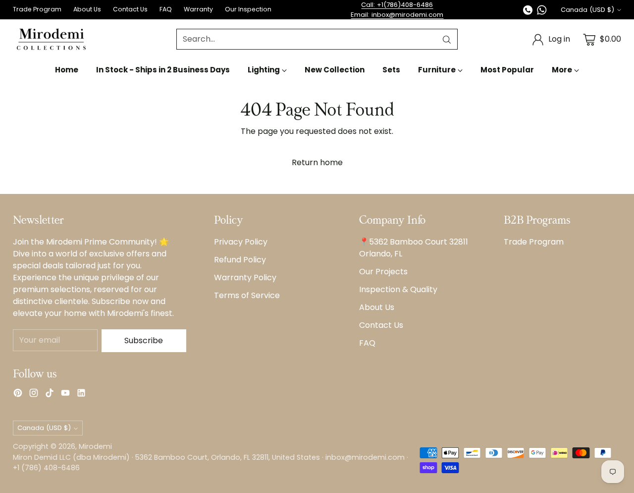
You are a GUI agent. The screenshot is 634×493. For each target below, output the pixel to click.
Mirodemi (95, 446)
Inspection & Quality (398, 289)
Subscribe (143, 340)
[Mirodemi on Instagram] (34, 394)
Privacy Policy (240, 241)
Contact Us (381, 325)
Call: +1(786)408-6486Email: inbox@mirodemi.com (397, 9)
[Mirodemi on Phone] (528, 11)
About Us (376, 307)
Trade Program (534, 241)
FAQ (367, 343)
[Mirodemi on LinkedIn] (81, 394)
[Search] (447, 39)
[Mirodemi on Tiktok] (49, 394)
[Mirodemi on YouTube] (65, 394)
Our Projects (383, 271)
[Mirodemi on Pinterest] (18, 394)
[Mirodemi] (51, 39)
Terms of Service (247, 295)
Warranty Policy (245, 277)
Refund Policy (240, 259)
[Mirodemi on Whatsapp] (542, 11)
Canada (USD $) (587, 9)
